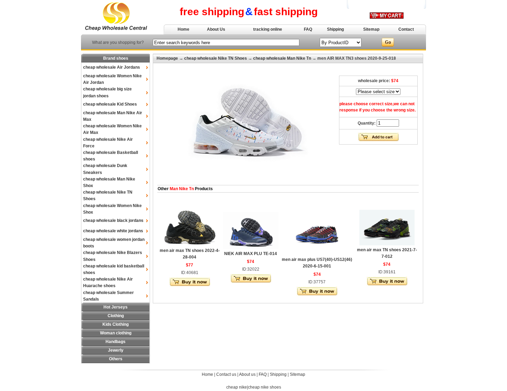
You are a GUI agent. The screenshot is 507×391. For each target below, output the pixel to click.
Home (183, 29)
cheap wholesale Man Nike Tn (282, 58)
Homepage (167, 58)
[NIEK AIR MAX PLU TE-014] (250, 247)
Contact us (226, 374)
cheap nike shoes (264, 387)
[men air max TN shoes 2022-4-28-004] (189, 244)
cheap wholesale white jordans (113, 230)
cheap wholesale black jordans (113, 220)
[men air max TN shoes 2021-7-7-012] (387, 244)
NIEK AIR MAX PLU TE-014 (250, 253)
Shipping (335, 29)
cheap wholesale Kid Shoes (110, 104)
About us (247, 374)
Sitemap (371, 29)
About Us (216, 29)
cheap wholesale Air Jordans (111, 67)
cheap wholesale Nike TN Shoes (215, 58)
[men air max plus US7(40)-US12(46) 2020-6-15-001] (317, 253)
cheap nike (236, 387)
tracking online (267, 29)
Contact (406, 29)
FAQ (308, 29)
